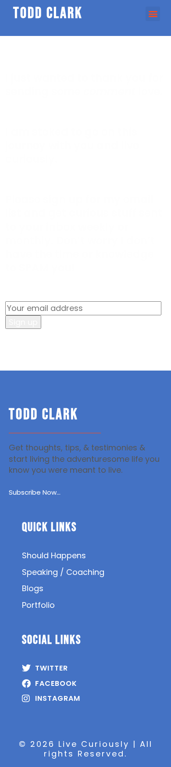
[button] (153, 14)
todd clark (47, 13)
